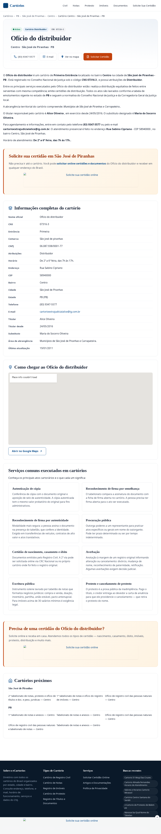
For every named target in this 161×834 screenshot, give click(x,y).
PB (17, 15)
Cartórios (17, 5)
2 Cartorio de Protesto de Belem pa (139, 806)
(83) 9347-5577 (26, 56)
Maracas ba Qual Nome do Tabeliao (137, 814)
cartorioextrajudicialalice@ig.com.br (60, 311)
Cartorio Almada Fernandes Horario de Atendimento (137, 783)
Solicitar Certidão (100, 56)
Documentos (121, 5)
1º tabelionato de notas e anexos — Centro (31, 714)
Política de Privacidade (95, 788)
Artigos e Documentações (97, 782)
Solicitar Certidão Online (96, 777)
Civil (65, 5)
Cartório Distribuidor (36, 29)
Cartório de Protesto (54, 793)
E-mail (50, 56)
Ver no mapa (72, 56)
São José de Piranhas (33, 15)
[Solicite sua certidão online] (81, 180)
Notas (76, 5)
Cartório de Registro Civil (56, 777)
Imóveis (103, 5)
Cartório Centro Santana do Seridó (137, 798)
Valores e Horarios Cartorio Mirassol (137, 791)
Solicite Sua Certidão (144, 5)
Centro (51, 15)
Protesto (89, 5)
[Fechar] (157, 817)
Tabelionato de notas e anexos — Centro (78, 714)
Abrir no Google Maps (25, 451)
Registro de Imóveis (54, 788)
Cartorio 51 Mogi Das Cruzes (138, 777)
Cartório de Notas (52, 782)
